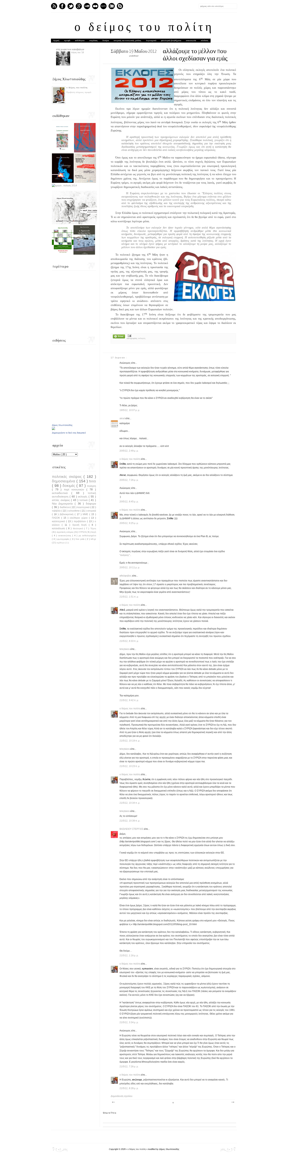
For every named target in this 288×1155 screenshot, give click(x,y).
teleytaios (125, 649)
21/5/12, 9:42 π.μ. (129, 700)
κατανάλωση (59, 528)
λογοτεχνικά (151, 40)
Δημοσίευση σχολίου (121, 1096)
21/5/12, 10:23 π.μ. (130, 766)
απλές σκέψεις (61, 500)
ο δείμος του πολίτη (144, 28)
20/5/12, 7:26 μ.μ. (129, 480)
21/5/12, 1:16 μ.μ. (129, 955)
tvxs (92, 481)
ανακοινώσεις (65, 535)
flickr (95, 6)
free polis (80, 539)
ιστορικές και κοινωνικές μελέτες (127, 40)
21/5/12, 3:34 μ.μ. (129, 1022)
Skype (120, 6)
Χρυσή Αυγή (80, 525)
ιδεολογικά (78, 528)
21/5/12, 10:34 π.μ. (130, 803)
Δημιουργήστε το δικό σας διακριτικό (69, 433)
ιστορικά (91, 510)
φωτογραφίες (63, 539)
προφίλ (67, 40)
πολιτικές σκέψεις (67, 477)
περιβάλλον (80, 521)
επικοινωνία (191, 40)
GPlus (79, 6)
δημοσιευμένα (64, 481)
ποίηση (91, 485)
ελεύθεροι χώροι (79, 517)
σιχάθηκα (60, 543)
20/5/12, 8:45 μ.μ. (129, 501)
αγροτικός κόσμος (65, 532)
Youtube (87, 6)
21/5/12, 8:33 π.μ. (129, 641)
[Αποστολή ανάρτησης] (129, 336)
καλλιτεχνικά (59, 521)
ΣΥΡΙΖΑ (82, 532)
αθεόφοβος (126, 575)
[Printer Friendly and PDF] (119, 336)
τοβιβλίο (57, 510)
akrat (122, 418)
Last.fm (103, 6)
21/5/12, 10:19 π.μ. (130, 740)
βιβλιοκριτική (67, 514)
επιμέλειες (93, 40)
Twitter (70, 6)
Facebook (62, 6)
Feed (54, 6)
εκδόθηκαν (80, 40)
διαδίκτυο (65, 507)
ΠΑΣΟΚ (56, 517)
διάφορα (91, 503)
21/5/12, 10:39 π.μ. (130, 820)
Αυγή (93, 532)
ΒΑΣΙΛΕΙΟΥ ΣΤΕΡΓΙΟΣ (132, 829)
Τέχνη (93, 528)
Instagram (112, 6)
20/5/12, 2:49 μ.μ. (129, 450)
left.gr (93, 539)
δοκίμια (105, 40)
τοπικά (84, 500)
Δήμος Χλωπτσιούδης (62, 425)
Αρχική (56, 40)
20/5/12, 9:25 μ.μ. (129, 523)
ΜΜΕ (86, 514)
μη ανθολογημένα (87, 535)
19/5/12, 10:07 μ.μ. (130, 410)
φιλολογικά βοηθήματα (171, 40)
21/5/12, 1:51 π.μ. (129, 596)
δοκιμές (69, 486)
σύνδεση (204, 40)
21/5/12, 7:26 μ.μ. (129, 1066)
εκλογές (142, 338)
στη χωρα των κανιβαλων (70, 49)
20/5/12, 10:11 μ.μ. (130, 567)
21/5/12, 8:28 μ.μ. (129, 1088)
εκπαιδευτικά (61, 493)
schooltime (74, 510)
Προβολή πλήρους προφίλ (78, 92)
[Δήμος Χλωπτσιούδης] (53, 429)
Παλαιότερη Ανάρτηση (232, 1102)
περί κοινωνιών (75, 489)
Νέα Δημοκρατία (63, 503)
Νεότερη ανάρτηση (113, 1102)
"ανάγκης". (125, 555)
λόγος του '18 (77, 52)
